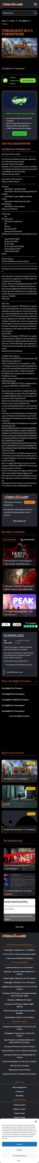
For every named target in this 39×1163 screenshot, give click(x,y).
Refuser (19, 1150)
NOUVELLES (11, 540)
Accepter (19, 1144)
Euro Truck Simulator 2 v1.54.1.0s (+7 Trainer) (20, 1061)
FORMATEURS (28, 540)
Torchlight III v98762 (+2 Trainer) (15, 699)
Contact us (20, 1091)
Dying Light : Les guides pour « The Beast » (19, 950)
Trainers (5, 24)
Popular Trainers (19, 1109)
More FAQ (19, 927)
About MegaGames (19, 1087)
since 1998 (29, 502)
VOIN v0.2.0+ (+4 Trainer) (19, 1066)
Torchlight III (23, 21)
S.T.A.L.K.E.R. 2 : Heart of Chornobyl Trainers (19, 954)
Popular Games (19, 1105)
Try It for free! (28, 80)
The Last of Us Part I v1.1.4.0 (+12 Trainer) (19, 1046)
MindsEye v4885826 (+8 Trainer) (19, 1000)
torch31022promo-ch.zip (14, 672)
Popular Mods (19, 1113)
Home (4, 21)
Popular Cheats (19, 1117)
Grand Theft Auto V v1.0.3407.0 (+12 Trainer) (19, 1074)
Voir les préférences (19, 1156)
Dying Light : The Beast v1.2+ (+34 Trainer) (19, 982)
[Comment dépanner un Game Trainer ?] (19, 884)
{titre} (18, 1160)
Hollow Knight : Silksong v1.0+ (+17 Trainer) (19, 978)
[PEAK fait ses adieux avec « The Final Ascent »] (19, 605)
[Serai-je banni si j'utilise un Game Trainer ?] (19, 859)
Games (12, 21)
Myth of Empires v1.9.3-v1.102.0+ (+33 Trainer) (19, 1051)
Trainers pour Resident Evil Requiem (19, 958)
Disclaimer (20, 1096)
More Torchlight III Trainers (19, 716)
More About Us (19, 521)
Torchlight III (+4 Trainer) (12, 688)
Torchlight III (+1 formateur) (13, 694)
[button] (36, 1121)
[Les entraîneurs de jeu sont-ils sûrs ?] (19, 910)
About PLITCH (19, 133)
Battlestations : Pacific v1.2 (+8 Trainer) (19, 1017)
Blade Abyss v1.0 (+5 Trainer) (19, 1070)
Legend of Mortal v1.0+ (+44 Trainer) (19, 967)
